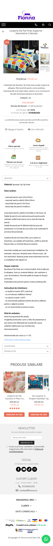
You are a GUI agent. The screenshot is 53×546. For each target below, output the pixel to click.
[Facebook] (18, 469)
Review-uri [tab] (10, 351)
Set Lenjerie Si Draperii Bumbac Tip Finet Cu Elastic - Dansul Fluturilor (39, 397)
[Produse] (3, 25)
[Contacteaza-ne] (36, 25)
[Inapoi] (2, 31)
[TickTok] (29, 469)
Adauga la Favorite (15, 129)
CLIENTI (25, 505)
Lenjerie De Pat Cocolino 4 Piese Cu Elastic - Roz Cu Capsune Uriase (14, 397)
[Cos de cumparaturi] (43, 25)
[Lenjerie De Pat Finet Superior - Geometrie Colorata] (26, 57)
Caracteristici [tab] (9, 346)
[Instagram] (34, 469)
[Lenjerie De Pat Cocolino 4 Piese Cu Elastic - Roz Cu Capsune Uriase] (14, 382)
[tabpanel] (26, 57)
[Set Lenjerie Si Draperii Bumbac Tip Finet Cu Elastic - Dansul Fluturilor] (39, 382)
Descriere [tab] (8, 178)
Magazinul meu (25, 499)
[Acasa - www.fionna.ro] (26, 15)
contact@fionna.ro (28, 490)
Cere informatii (37, 129)
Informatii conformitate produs (17, 340)
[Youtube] (23, 469)
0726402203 (28, 486)
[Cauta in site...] (50, 25)
